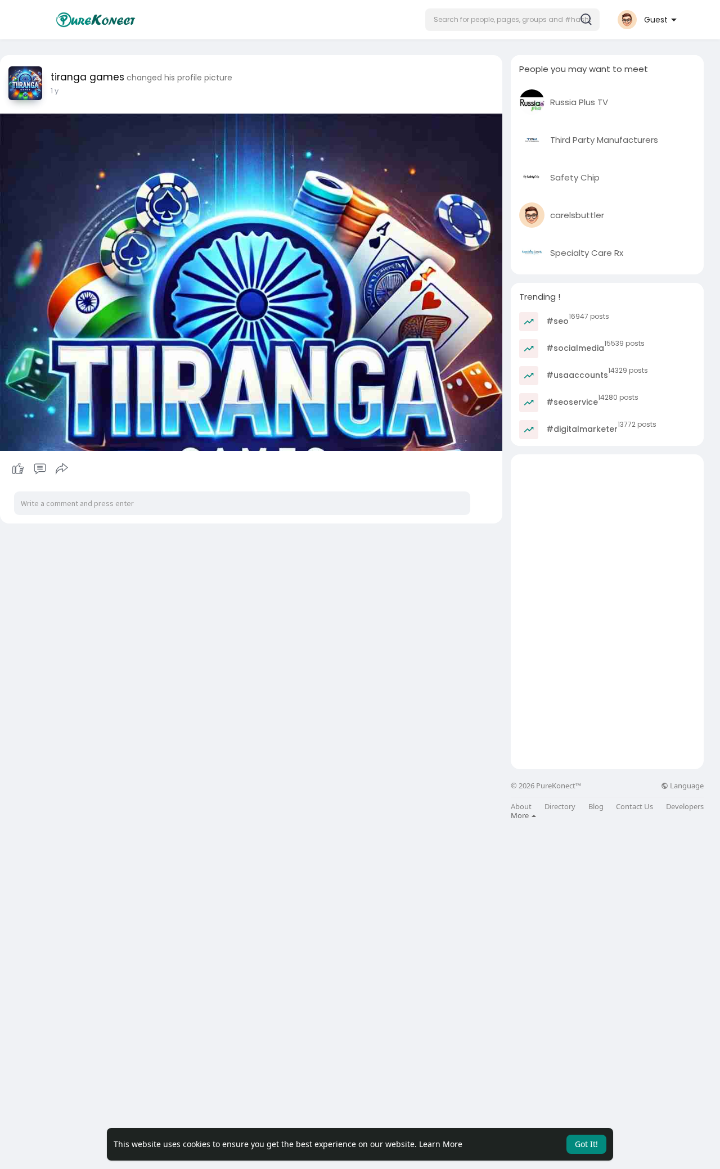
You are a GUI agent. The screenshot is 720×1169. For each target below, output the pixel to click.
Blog (596, 806)
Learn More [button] (440, 1144)
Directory (559, 806)
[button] (512, 19)
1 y (54, 90)
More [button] (520, 815)
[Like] (40, 469)
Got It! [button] (586, 1144)
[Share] (61, 469)
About (521, 806)
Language (686, 785)
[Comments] (40, 469)
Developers (685, 806)
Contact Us (634, 806)
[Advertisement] (607, 533)
